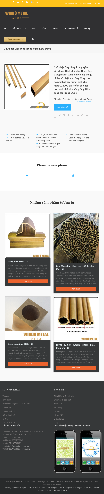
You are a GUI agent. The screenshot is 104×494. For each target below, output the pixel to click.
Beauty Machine (12, 487)
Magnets (24, 487)
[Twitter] (18, 2)
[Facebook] (13, 2)
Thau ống (7, 396)
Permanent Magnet (49, 487)
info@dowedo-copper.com (90, 3)
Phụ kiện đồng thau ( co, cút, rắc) (16, 403)
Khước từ (58, 403)
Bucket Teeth (34, 487)
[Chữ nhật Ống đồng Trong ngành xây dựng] (27, 86)
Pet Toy (89, 487)
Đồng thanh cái (9, 415)
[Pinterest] (22, 2)
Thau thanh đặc (9, 411)
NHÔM (5, 419)
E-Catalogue (59, 419)
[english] (34, 2)
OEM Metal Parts (60, 490)
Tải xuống (58, 407)
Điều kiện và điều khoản (64, 396)
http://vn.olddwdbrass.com (18, 449)
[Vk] (87, 115)
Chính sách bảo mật (62, 400)
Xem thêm (28, 281)
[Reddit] (82, 115)
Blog (56, 422)
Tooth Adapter (65, 487)
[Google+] (73, 115)
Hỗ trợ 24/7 (58, 415)
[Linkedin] (78, 115)
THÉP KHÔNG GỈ (9, 422)
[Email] (55, 118)
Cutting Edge (79, 487)
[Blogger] (27, 2)
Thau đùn (7, 407)
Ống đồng (7, 400)
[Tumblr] (69, 115)
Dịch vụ (57, 411)
